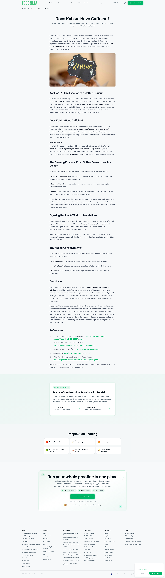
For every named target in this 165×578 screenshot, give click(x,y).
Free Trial (45, 538)
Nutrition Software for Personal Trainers (71, 545)
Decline (142, 573)
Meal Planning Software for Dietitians (70, 534)
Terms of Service (129, 533)
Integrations (25, 560)
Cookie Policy (129, 538)
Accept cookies (155, 573)
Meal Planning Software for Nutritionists (70, 538)
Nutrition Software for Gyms (71, 560)
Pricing (100, 3)
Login (106, 533)
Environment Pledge (48, 551)
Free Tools (107, 558)
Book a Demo (46, 541)
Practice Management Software (72, 555)
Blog (44, 544)
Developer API (26, 563)
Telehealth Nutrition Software (71, 557)
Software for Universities (70, 552)
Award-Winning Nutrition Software (49, 547)
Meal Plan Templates (89, 544)
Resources (90, 3)
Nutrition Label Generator (91, 555)
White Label (81, 3)
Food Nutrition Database (90, 547)
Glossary (106, 547)
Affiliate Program (109, 549)
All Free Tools (87, 552)
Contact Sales (108, 555)
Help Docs (107, 536)
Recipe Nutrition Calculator (91, 541)
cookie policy (143, 569)
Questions (31, 9)
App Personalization (27, 555)
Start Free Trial (135, 3)
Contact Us (46, 557)
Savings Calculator (89, 533)
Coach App (25, 541)
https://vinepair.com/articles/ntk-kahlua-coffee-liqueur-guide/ (76, 360)
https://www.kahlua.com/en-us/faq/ (77, 353)
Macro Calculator (88, 538)
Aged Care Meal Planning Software (70, 564)
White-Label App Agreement (133, 544)
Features (51, 3)
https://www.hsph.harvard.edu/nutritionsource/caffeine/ (74, 345)
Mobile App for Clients (28, 538)
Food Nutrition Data (109, 541)
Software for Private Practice (71, 549)
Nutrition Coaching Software (71, 542)
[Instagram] (134, 574)
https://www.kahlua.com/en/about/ (88, 349)
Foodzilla (24, 9)
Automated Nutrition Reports (30, 558)
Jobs (44, 554)
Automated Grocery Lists (29, 552)
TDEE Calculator (88, 536)
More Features (26, 566)
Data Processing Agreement (133, 541)
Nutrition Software (27, 547)
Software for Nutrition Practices (31, 544)
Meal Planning (26, 536)
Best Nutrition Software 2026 (30, 549)
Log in (124, 3)
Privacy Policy (129, 536)
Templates (61, 3)
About (44, 533)
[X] (131, 574)
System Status (47, 559)
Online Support (108, 552)
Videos (106, 544)
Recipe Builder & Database (29, 533)
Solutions (71, 3)
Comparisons (108, 560)
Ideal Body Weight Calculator (92, 558)
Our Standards (47, 536)
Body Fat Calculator (89, 560)
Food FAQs (87, 549)
